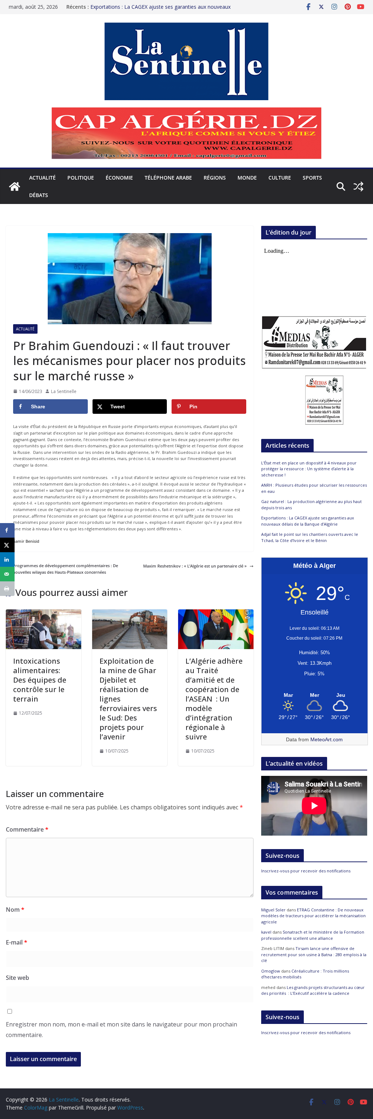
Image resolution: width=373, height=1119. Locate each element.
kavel (266, 932)
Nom (15, 910)
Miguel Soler (273, 909)
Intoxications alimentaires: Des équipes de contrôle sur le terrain (39, 680)
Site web (17, 978)
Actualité (42, 177)
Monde (247, 177)
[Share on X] (7, 545)
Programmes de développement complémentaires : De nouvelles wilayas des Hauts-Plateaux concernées (65, 569)
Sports (312, 177)
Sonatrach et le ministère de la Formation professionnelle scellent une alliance (312, 935)
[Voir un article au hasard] (358, 186)
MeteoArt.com (326, 739)
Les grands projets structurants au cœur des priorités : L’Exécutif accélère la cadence (313, 990)
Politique (80, 177)
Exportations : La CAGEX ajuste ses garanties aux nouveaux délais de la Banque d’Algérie (307, 521)
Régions (215, 177)
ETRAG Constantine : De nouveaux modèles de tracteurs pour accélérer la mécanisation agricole (313, 915)
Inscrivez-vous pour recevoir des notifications (305, 870)
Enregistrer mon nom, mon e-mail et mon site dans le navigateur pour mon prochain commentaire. (121, 1029)
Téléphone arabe (168, 177)
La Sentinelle (63, 391)
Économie (119, 177)
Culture (279, 177)
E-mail (16, 942)
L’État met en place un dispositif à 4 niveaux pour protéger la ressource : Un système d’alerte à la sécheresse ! (309, 469)
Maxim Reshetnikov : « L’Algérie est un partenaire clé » (195, 566)
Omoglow (270, 971)
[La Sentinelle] (14, 186)
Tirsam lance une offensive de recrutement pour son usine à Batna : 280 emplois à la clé (313, 954)
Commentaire (27, 829)
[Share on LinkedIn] (7, 559)
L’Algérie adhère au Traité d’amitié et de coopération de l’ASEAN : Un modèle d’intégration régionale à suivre (214, 699)
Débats (38, 195)
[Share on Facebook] (7, 530)
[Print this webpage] (7, 588)
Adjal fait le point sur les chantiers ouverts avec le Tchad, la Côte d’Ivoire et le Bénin (309, 537)
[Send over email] (7, 574)
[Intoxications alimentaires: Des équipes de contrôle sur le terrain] (43, 612)
